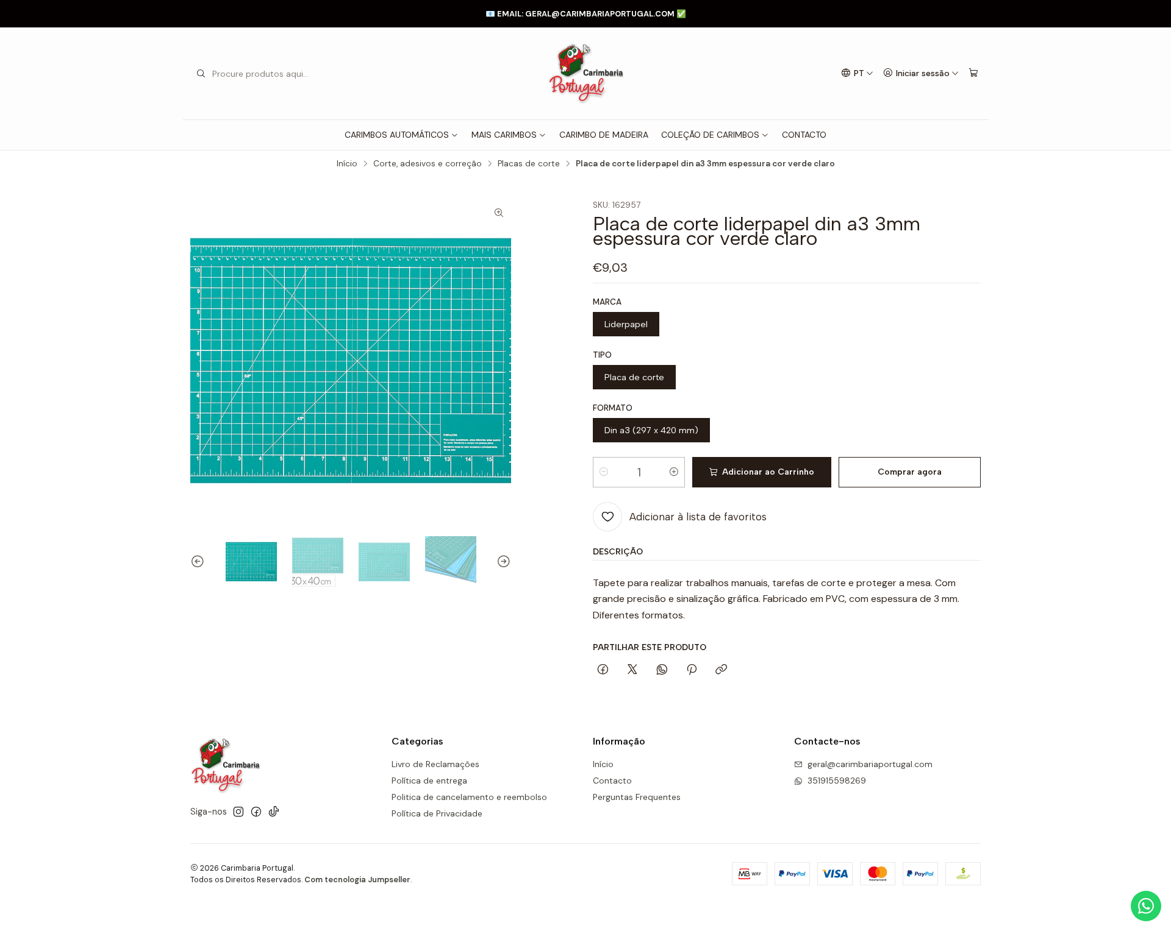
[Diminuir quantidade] (603, 472)
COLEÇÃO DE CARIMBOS (710, 134)
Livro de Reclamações (435, 764)
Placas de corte (529, 164)
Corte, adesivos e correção (427, 164)
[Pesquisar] (200, 74)
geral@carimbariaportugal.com (870, 764)
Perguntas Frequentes (637, 796)
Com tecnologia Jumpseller (357, 879)
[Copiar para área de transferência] (721, 670)
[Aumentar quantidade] (674, 472)
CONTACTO (804, 134)
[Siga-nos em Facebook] (256, 811)
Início (347, 164)
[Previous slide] (199, 561)
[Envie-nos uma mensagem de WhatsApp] (1146, 906)
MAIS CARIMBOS (504, 134)
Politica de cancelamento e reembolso (469, 796)
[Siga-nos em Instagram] (238, 811)
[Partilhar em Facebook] (603, 670)
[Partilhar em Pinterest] (691, 670)
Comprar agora (910, 472)
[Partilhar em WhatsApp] (662, 670)
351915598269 (837, 780)
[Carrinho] (973, 73)
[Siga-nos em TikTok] (274, 811)
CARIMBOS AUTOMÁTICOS (397, 134)
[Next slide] (502, 561)
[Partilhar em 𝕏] (632, 670)
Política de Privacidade (437, 813)
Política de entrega (429, 780)
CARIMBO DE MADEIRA (603, 134)
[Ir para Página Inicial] (585, 73)
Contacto (612, 780)
